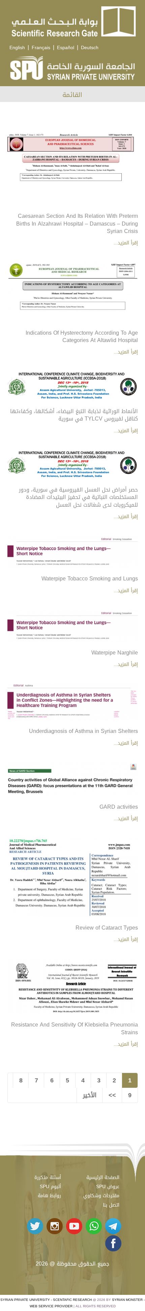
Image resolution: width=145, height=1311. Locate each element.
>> (112, 1095)
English (17, 47)
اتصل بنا (111, 1205)
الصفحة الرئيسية (102, 1177)
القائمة (72, 95)
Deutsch (89, 47)
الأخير (89, 1095)
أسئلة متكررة (47, 1177)
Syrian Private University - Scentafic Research (46, 1300)
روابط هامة (49, 1195)
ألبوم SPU (50, 1186)
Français (41, 47)
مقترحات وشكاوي (101, 1195)
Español (65, 47)
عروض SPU (107, 1186)
